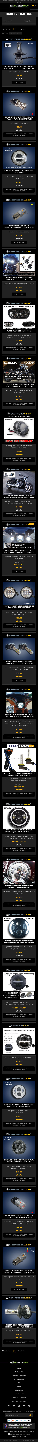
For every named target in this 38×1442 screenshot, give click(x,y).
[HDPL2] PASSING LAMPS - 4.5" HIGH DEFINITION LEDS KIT (19, 613)
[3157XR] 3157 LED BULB (19, 123)
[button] (19, 21)
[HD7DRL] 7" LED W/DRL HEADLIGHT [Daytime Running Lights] (19, 948)
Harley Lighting (19, 1372)
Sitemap (32, 1440)
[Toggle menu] (5, 6)
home (19, 1368)
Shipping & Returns (19, 1401)
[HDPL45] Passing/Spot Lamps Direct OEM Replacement (19, 557)
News (19, 1386)
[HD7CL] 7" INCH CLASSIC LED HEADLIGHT (18, 1057)
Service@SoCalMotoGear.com (20, 1434)
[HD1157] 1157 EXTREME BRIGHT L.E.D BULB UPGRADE (19, 1278)
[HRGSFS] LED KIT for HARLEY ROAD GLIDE (19, 283)
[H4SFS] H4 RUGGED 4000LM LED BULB (19, 1330)
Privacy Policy (19, 1394)
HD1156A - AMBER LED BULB (19, 232)
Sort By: (5, 33)
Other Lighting (19, 1379)
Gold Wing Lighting (19, 1375)
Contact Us (19, 1390)
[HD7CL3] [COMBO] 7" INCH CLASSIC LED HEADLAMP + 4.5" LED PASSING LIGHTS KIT (19, 1003)
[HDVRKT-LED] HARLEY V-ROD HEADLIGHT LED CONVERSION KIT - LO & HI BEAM (19, 502)
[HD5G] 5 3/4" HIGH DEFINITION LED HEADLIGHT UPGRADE (19, 1167)
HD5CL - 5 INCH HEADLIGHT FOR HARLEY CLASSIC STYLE (19, 177)
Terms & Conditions (19, 1398)
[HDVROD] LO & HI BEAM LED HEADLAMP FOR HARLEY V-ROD (19, 447)
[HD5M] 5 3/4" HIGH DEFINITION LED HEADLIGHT (19, 1112)
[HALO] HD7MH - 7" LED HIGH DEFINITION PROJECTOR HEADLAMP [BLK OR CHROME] (19, 837)
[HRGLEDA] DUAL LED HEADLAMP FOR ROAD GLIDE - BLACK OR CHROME (19, 336)
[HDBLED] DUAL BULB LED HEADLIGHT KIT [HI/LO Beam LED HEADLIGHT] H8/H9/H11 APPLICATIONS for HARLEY (19, 723)
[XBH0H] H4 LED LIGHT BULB (19, 72)
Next (22, 29)
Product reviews (20, 1436)
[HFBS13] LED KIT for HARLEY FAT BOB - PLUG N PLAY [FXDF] (19, 391)
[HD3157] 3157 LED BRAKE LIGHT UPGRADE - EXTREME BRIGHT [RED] (19, 1222)
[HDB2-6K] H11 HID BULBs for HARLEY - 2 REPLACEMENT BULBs (19, 780)
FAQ (19, 1383)
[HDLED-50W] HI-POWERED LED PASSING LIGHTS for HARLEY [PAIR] (19, 668)
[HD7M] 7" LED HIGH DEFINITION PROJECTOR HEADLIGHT (19, 892)
